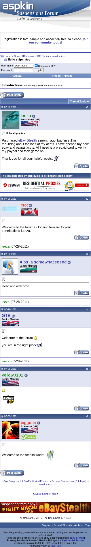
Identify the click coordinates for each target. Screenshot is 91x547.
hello (54, 493)
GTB (6, 315)
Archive (78, 525)
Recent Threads (62, 75)
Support (46, 525)
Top (87, 525)
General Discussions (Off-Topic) (31, 56)
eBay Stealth (27, 140)
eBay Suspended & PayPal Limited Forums (26, 481)
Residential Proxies (73, 540)
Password (6, 70)
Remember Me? (46, 66)
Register (17, 75)
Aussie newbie (42, 493)
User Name (7, 65)
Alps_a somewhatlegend (43, 262)
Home (8, 56)
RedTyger (56, 545)
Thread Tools (78, 101)
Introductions (59, 56)
